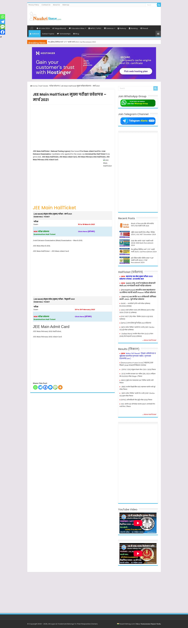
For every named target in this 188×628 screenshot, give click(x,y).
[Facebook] (45, 387)
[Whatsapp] (35, 387)
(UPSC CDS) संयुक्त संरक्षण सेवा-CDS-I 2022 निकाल (138, 369)
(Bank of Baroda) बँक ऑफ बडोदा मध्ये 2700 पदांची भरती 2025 (142, 224)
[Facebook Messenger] (50, 387)
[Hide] (1, 37)
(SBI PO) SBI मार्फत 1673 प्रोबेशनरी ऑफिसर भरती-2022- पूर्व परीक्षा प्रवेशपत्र (137, 297)
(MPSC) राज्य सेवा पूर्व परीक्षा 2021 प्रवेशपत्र (136, 323)
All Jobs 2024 (44, 28)
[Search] (159, 5)
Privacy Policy (34, 5)
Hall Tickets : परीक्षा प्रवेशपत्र (49, 86)
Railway (123, 28)
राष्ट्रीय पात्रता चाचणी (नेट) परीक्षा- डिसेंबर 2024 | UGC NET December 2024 (143, 233)
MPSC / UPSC (96, 28)
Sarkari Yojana (48, 34)
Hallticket (35, 34)
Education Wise (78, 28)
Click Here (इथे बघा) (86, 231)
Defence (110, 28)
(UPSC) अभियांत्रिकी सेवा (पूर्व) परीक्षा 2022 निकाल (136, 399)
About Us (56, 5)
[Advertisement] (112, 15)
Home (32, 28)
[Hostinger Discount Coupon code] (94, 63)
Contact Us (46, 5)
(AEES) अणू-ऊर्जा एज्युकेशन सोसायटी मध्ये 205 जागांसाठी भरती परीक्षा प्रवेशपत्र (137, 284)
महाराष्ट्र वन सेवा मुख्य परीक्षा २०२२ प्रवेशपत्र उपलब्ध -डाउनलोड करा (136, 277)
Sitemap (65, 5)
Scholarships (65, 34)
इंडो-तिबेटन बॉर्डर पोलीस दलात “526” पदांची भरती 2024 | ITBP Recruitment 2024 (142, 260)
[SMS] (55, 387)
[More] (60, 387)
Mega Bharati (60, 28)
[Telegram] (40, 387)
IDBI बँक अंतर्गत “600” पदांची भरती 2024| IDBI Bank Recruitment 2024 (142, 242)
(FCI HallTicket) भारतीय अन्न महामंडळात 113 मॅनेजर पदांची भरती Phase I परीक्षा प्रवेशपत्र (137, 291)
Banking (134, 28)
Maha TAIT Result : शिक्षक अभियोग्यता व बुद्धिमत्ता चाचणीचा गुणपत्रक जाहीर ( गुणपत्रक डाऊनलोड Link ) (137, 356)
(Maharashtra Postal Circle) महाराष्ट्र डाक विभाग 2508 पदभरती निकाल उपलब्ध (136, 363)
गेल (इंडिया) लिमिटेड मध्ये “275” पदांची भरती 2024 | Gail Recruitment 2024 (72, 42)
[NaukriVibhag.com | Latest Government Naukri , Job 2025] (45, 16)
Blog (77, 34)
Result (145, 28)
